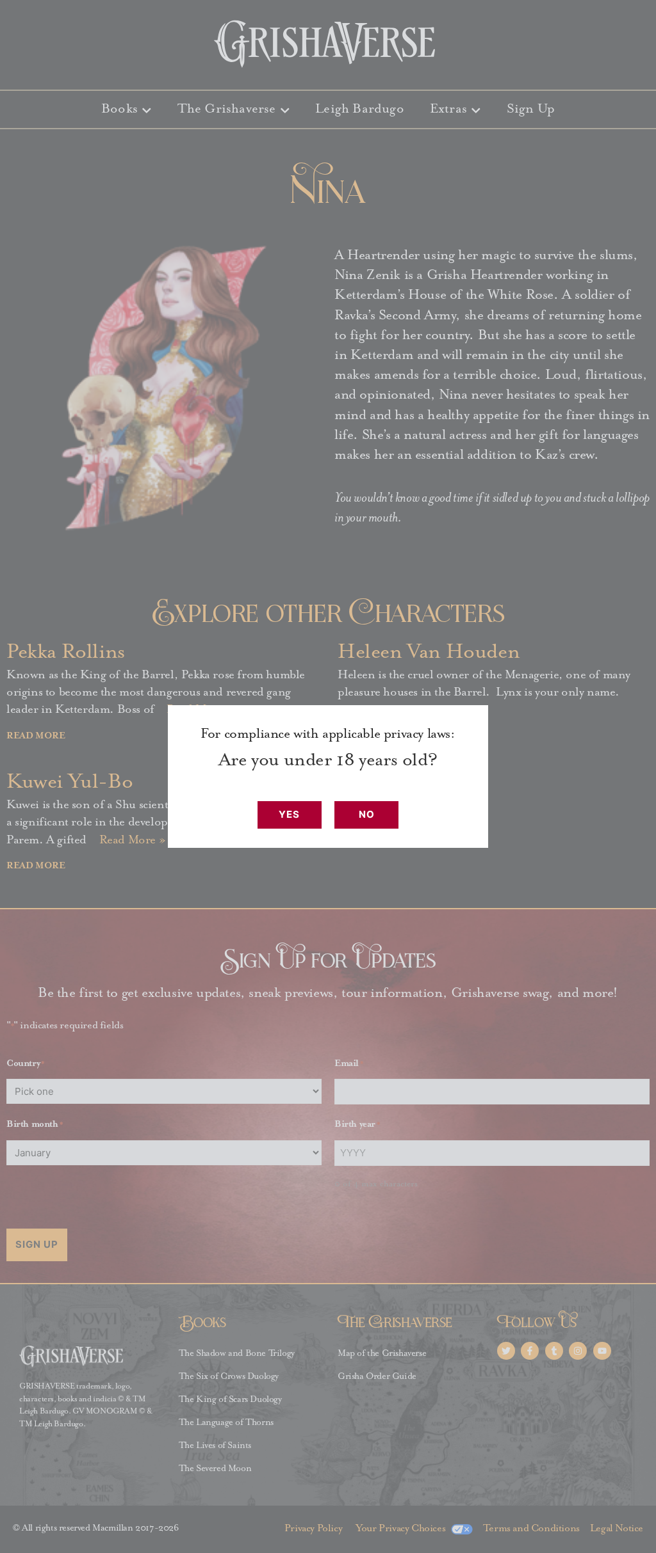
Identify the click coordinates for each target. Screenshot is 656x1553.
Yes (289, 814)
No (367, 814)
